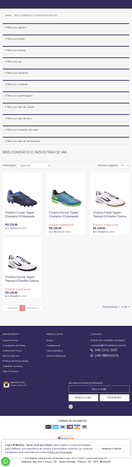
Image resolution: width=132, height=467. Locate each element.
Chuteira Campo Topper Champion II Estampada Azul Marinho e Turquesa (20, 215)
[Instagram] (71, 407)
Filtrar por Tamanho (17, 72)
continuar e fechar (111, 448)
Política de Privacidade (59, 452)
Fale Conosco (10, 371)
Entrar (50, 340)
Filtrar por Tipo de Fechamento (23, 141)
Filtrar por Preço (16, 38)
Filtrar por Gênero (16, 27)
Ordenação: (9, 165)
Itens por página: (107, 165)
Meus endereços (56, 355)
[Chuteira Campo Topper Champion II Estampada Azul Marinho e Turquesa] (22, 191)
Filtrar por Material (17, 84)
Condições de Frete (14, 345)
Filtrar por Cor (14, 61)
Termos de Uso (11, 355)
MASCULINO (83, 397)
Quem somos (10, 340)
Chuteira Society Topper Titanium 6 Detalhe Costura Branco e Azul (21, 280)
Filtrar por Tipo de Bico (19, 118)
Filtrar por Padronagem (20, 95)
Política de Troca (12, 350)
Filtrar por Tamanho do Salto (22, 129)
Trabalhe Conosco (13, 366)
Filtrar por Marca (16, 50)
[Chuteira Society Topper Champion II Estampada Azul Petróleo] (65, 191)
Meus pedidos (54, 350)
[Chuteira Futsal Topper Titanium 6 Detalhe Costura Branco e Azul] (109, 191)
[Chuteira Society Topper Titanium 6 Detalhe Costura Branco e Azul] (22, 255)
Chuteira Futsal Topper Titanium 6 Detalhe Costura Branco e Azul (109, 215)
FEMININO (114, 397)
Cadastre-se (53, 345)
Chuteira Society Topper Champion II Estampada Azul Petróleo (63, 215)
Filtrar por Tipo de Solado (20, 107)
